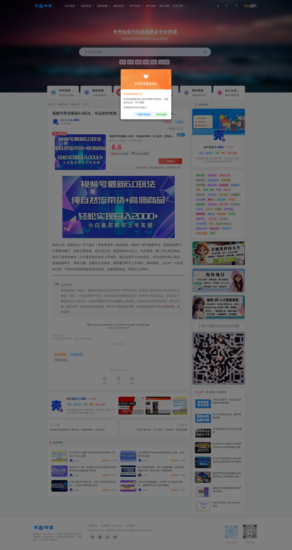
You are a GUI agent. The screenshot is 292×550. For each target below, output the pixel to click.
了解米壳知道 (143, 114)
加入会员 (161, 114)
